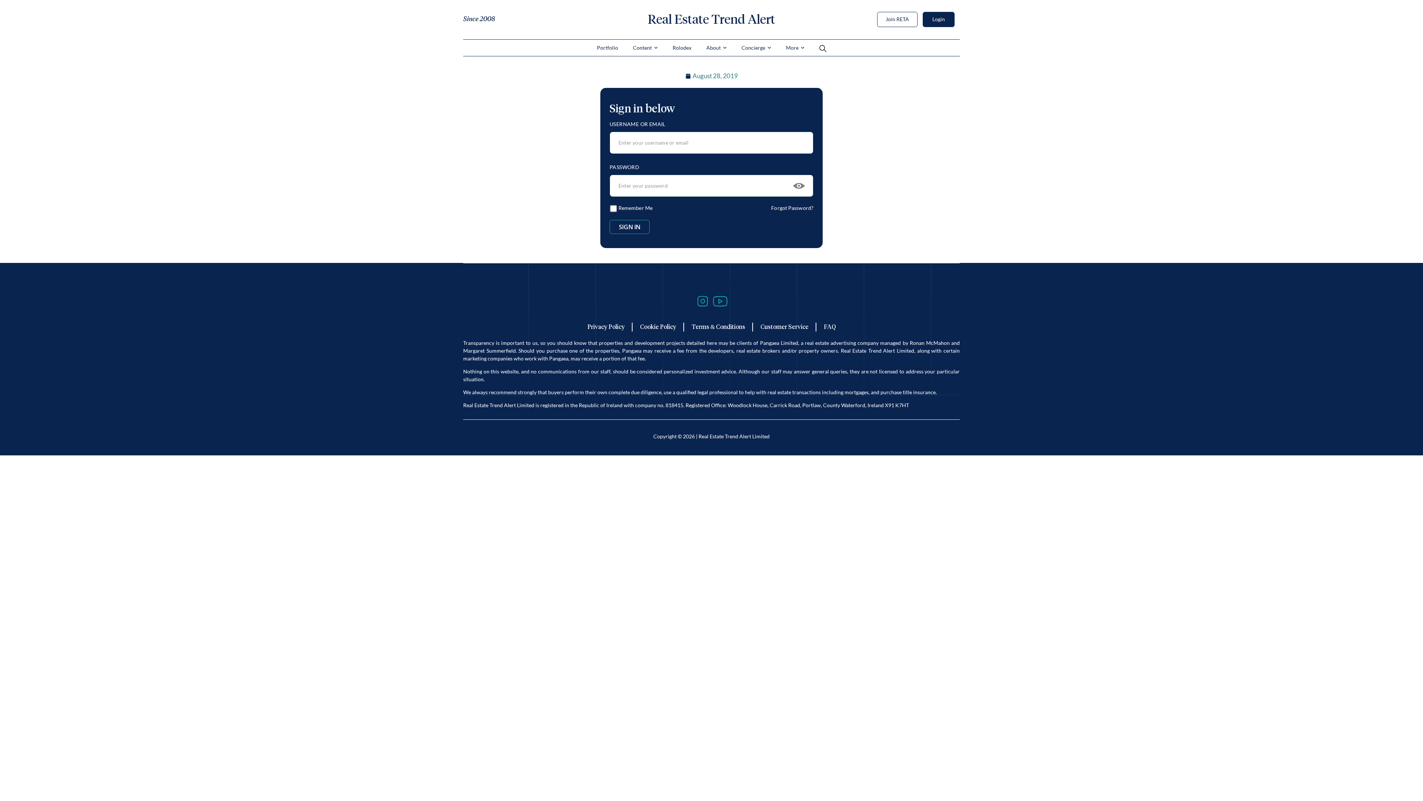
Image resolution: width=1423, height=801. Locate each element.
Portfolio (607, 47)
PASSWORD (624, 167)
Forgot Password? (792, 208)
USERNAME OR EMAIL (638, 124)
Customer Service (784, 326)
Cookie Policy (658, 326)
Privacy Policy (606, 326)
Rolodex (682, 47)
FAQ (830, 326)
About (713, 47)
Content (642, 47)
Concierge (753, 47)
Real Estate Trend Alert (711, 19)
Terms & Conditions (718, 326)
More (792, 47)
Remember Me (635, 208)
